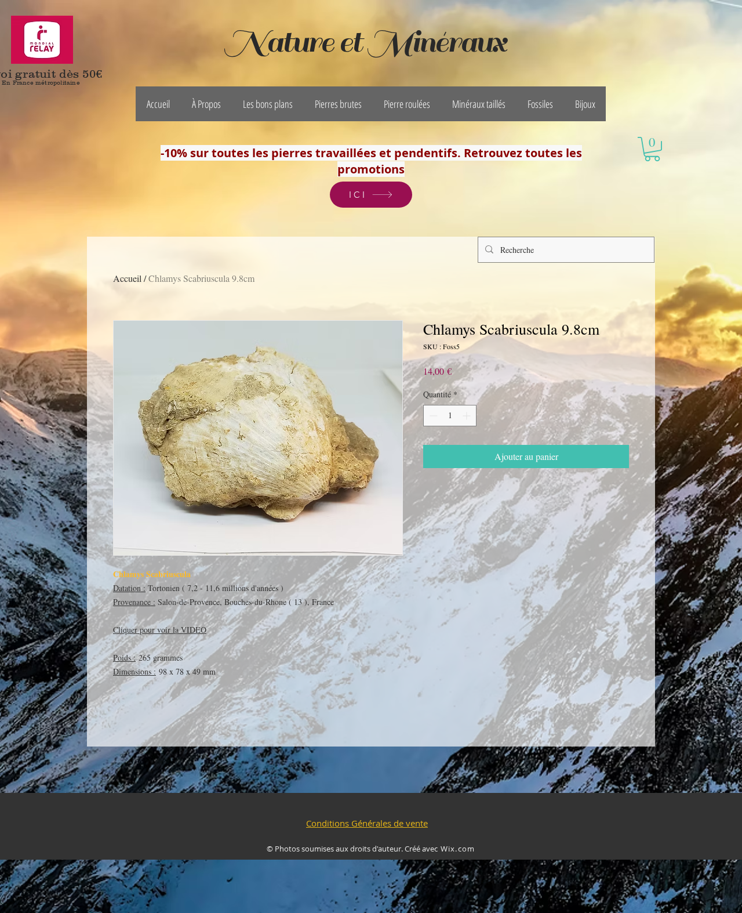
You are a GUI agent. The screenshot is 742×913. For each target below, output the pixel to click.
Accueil (127, 278)
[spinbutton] (449, 415)
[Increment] (467, 415)
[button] (206, 103)
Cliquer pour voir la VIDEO (159, 629)
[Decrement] (432, 415)
